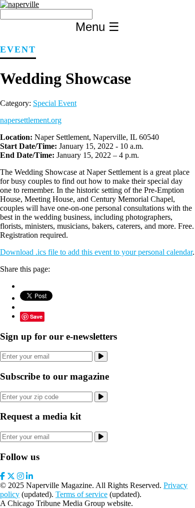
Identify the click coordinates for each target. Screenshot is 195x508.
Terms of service (82, 494)
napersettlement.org (31, 120)
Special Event (54, 103)
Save (36, 316)
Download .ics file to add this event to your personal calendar (96, 252)
